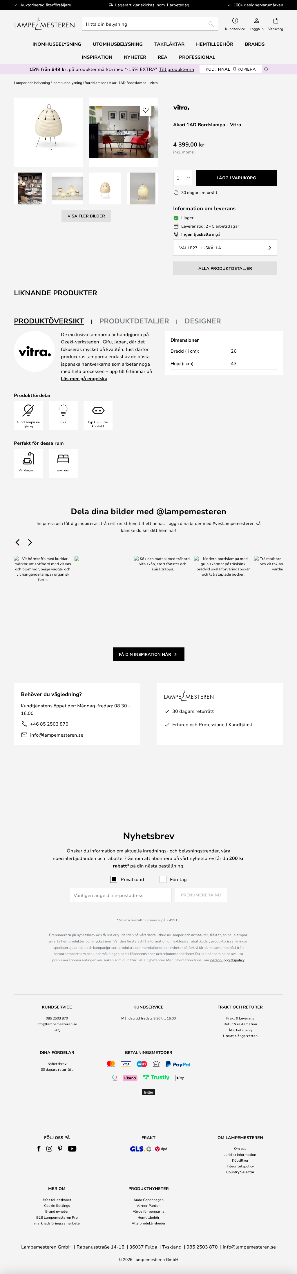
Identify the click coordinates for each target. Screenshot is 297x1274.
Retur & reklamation (240, 1024)
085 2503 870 (57, 1018)
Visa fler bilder (86, 216)
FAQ (56, 1030)
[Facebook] (39, 1149)
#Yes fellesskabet (57, 1199)
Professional (197, 57)
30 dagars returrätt (57, 1069)
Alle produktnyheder (149, 1223)
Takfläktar (169, 44)
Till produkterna (176, 69)
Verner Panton (148, 1205)
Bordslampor (95, 82)
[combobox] (150, 23)
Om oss (240, 1148)
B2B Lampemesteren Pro (57, 1217)
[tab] (53, 321)
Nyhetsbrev (57, 1063)
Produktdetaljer (134, 321)
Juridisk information (240, 1154)
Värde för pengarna (148, 1211)
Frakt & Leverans (240, 1018)
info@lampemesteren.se (56, 735)
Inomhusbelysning (67, 82)
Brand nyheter (57, 1211)
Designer (202, 321)
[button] (30, 188)
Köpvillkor (240, 1160)
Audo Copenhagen (148, 1199)
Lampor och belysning (32, 82)
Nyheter (135, 57)
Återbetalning (240, 1030)
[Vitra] (204, 107)
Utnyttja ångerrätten (240, 1035)
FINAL (231, 69)
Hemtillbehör (148, 1217)
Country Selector (240, 1171)
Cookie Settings (57, 1205)
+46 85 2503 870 (49, 724)
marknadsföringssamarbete (57, 1223)
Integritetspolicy (240, 1166)
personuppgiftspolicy (227, 960)
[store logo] (44, 24)
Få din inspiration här (145, 654)
